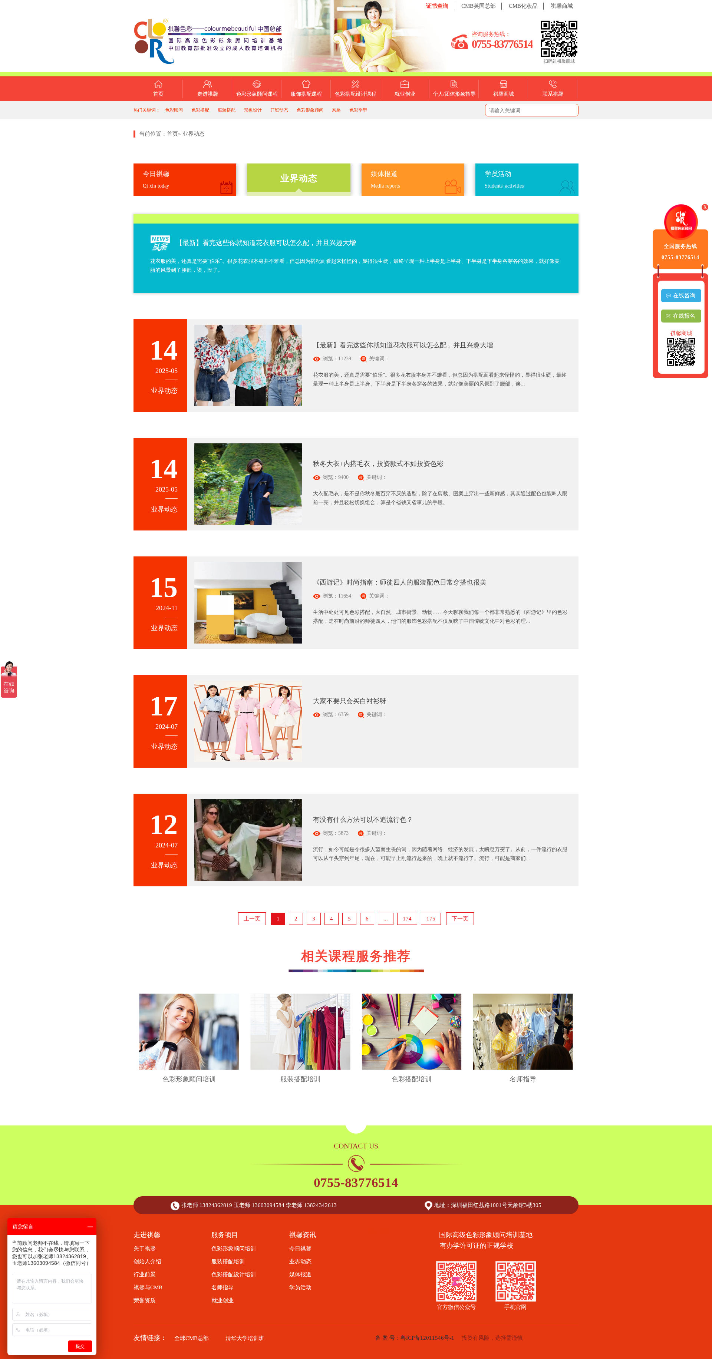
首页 (158, 94)
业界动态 (300, 1261)
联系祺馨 (553, 94)
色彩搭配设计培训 (233, 1274)
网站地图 (378, 1231)
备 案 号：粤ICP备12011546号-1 (414, 1338)
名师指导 (222, 1287)
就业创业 (405, 94)
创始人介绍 (147, 1261)
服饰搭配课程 (306, 94)
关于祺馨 (207, 113)
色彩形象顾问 (310, 110)
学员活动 (300, 1287)
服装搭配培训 (228, 1261)
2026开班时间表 (207, 143)
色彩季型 (358, 110)
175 (430, 919)
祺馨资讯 (207, 128)
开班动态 (279, 110)
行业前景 (145, 1274)
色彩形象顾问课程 (257, 94)
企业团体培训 (454, 128)
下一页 (460, 919)
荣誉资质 (145, 1300)
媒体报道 (300, 1274)
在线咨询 (684, 295)
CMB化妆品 (523, 6)
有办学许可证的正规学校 (486, 1245)
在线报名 (684, 316)
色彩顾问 (174, 110)
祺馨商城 (562, 6)
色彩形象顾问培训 (233, 1248)
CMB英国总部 (478, 6)
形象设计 (253, 110)
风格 (336, 110)
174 (407, 919)
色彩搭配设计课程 (355, 94)
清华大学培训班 (244, 1338)
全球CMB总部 (191, 1338)
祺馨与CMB (148, 1287)
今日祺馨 (300, 1248)
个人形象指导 (454, 113)
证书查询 (437, 6)
